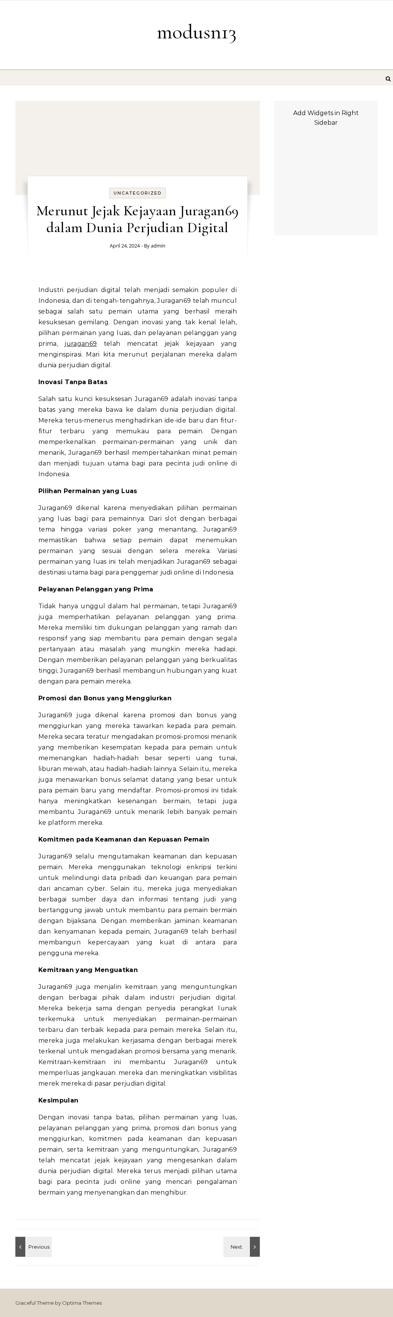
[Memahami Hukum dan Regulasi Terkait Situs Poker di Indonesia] (32, 1247)
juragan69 (80, 343)
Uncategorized (138, 193)
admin (158, 245)
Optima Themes (82, 1303)
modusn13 (196, 31)
